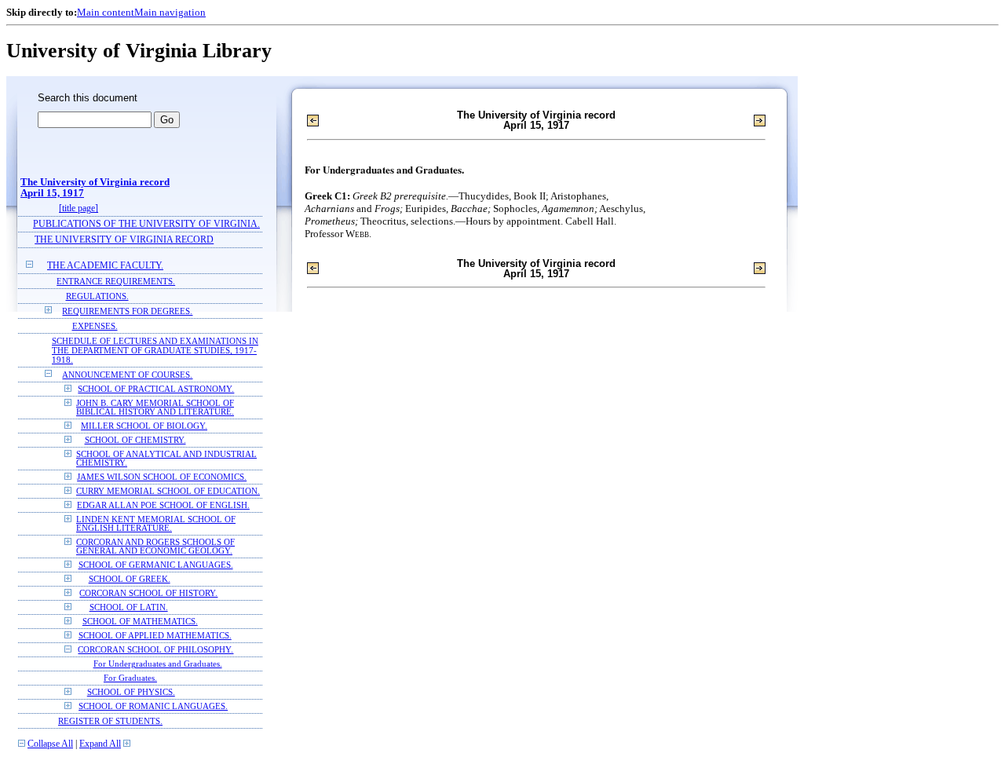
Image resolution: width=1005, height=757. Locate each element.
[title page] (78, 208)
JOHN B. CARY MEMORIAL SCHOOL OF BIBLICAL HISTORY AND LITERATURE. (155, 407)
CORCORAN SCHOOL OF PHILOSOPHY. (155, 649)
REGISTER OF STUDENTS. (110, 721)
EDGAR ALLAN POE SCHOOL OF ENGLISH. (163, 505)
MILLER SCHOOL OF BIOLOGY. (144, 426)
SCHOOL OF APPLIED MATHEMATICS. (155, 635)
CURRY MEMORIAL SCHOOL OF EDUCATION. (168, 491)
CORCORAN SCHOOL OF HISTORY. (148, 593)
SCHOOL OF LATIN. (129, 607)
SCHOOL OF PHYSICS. (131, 692)
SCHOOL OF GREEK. (129, 579)
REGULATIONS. (97, 296)
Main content (105, 12)
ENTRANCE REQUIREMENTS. (116, 281)
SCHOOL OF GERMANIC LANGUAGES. (156, 565)
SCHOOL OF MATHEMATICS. (140, 621)
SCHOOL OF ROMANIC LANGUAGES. (153, 706)
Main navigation (170, 12)
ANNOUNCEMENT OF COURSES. (127, 374)
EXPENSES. (95, 326)
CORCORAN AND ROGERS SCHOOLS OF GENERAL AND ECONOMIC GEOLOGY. (155, 546)
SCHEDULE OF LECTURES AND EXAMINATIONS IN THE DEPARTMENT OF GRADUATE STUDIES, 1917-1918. (155, 350)
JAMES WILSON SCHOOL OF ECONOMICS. (162, 477)
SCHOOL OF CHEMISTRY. (135, 440)
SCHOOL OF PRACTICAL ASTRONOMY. (156, 389)
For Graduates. (130, 678)
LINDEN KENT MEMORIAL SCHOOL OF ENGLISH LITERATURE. (156, 523)
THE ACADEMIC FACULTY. (105, 266)
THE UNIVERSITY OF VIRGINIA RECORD (124, 240)
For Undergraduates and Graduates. (157, 664)
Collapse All (50, 744)
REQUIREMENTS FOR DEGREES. (127, 311)
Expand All (100, 744)
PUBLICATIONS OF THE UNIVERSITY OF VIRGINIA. (146, 224)
